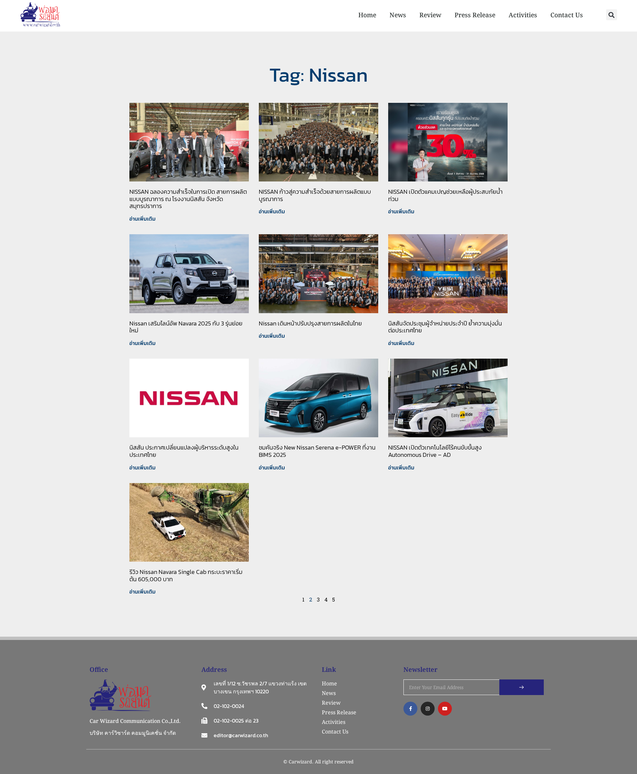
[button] (611, 14)
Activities (523, 15)
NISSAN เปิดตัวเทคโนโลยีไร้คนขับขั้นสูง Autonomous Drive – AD (435, 451)
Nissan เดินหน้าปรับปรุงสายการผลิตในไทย (310, 323)
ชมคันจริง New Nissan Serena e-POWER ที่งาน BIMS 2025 (317, 451)
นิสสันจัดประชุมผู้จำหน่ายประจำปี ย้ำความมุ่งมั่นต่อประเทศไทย (445, 327)
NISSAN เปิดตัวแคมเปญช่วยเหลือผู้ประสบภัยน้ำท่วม (445, 195)
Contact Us (566, 15)
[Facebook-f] (410, 709)
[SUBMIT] (521, 687)
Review (430, 15)
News (397, 15)
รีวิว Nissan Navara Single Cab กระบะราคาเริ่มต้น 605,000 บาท (186, 575)
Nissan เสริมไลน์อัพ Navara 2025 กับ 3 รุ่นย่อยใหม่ (186, 327)
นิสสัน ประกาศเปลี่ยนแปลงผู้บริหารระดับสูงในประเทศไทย (184, 451)
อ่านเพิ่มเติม (142, 219)
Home (367, 15)
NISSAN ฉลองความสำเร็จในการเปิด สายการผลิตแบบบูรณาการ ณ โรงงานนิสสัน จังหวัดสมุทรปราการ (188, 198)
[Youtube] (445, 709)
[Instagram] (428, 709)
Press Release (475, 15)
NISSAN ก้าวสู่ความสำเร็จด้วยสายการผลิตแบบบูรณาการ (315, 195)
